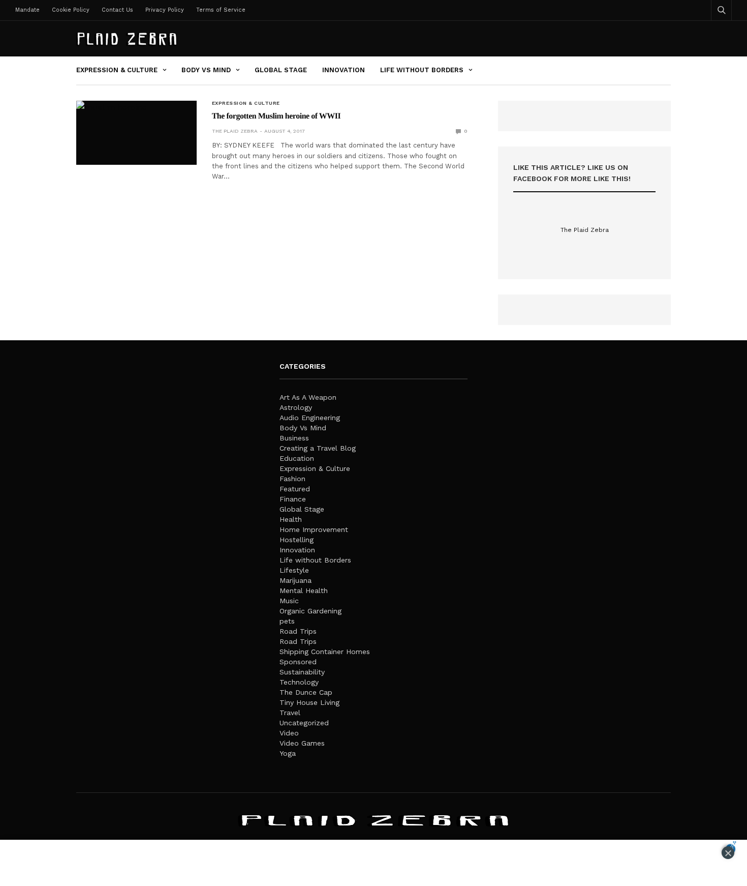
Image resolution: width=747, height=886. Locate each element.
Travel (289, 712)
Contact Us (117, 10)
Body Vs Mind (206, 70)
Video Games (302, 743)
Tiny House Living (309, 702)
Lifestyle (294, 570)
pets (287, 621)
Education (296, 458)
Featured (294, 488)
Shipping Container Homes (324, 651)
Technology (299, 682)
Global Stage (281, 70)
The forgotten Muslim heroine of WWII (276, 116)
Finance (292, 499)
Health (290, 519)
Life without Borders (421, 70)
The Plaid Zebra (235, 131)
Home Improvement (313, 529)
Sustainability (302, 671)
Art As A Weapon (307, 397)
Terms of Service (220, 10)
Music (289, 600)
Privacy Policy (164, 10)
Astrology (295, 407)
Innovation (343, 70)
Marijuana (295, 580)
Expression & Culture (117, 70)
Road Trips (298, 631)
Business (294, 437)
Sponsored (298, 661)
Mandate (27, 10)
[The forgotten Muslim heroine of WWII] (136, 133)
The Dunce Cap (305, 692)
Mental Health (303, 590)
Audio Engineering (309, 417)
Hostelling (296, 539)
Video (289, 732)
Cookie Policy (70, 10)
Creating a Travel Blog (317, 448)
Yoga (287, 753)
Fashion (292, 478)
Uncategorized (304, 722)
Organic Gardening (310, 610)
